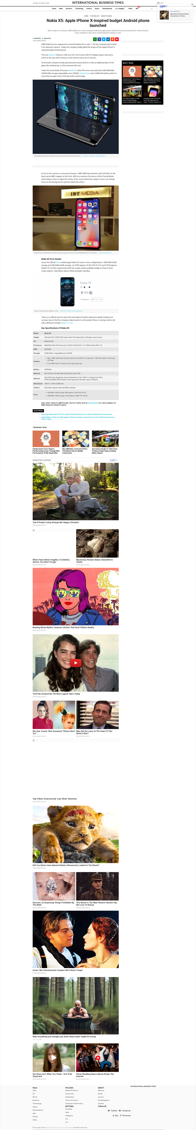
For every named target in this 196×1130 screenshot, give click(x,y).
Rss (116, 1115)
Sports (97, 8)
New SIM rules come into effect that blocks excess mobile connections (74, 451)
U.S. (66, 1122)
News (61, 8)
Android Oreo (84, 73)
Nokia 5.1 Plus (67, 323)
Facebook (126, 1111)
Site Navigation (103, 1100)
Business (69, 8)
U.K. (66, 1119)
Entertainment (107, 8)
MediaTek (73, 70)
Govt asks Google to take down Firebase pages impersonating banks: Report (104, 451)
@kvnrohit (47, 38)
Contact (101, 1103)
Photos (35, 1116)
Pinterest (126, 1115)
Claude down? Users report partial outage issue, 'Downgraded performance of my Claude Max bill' (46, 452)
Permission (69, 1094)
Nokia (58, 262)
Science (89, 8)
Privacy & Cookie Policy (74, 1103)
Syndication (69, 1097)
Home (54, 8)
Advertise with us (71, 1090)
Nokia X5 (52, 55)
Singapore (69, 1115)
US (34, 1094)
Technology (79, 8)
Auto (34, 1113)
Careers (101, 1097)
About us (101, 1090)
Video (130, 8)
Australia (68, 1109)
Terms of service (71, 1100)
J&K (136, 8)
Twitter (113, 1111)
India (34, 1090)
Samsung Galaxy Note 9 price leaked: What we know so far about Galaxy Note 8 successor (76, 414)
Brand (100, 1094)
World (35, 1097)
